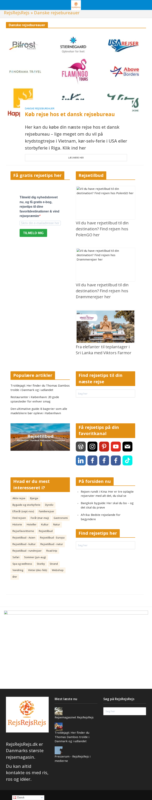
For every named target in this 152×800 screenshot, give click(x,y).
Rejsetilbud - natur (51, 544)
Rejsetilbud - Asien (23, 537)
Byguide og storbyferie (26, 505)
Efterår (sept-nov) (23, 511)
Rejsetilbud (46, 531)
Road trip (51, 550)
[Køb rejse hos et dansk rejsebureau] (76, 76)
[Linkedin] (81, 460)
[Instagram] (92, 447)
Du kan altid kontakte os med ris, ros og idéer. (27, 772)
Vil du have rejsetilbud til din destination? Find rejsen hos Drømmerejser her (102, 290)
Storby (41, 564)
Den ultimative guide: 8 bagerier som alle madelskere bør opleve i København (38, 411)
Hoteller (31, 524)
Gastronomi (61, 518)
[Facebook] (92, 460)
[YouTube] (116, 447)
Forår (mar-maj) (40, 518)
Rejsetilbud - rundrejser (27, 550)
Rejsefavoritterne (23, 531)
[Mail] (127, 447)
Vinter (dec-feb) (37, 570)
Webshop (58, 570)
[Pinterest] (104, 447)
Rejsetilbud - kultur (24, 544)
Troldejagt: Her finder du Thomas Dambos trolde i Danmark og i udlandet (40, 387)
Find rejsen (19, 518)
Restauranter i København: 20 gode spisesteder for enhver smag (34, 399)
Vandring (17, 570)
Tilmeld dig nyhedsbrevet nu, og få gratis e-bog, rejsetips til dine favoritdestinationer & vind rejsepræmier (39, 207)
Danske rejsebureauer (39, 108)
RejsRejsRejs (16, 12)
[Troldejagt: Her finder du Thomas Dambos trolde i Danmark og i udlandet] (59, 726)
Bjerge (34, 498)
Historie (17, 524)
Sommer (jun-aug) (35, 557)
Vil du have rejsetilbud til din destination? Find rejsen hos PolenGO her (102, 228)
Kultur (44, 524)
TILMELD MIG (33, 233)
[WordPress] (81, 447)
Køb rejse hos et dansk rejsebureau (70, 114)
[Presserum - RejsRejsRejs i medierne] (59, 750)
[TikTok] (127, 460)
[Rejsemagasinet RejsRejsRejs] (59, 711)
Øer (14, 576)
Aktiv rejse (18, 498)
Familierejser (46, 511)
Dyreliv (49, 505)
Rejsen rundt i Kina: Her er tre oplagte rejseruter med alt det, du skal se (107, 493)
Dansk (20, 797)
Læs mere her (76, 157)
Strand (54, 564)
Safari (15, 557)
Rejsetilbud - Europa (52, 537)
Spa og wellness (22, 564)
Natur (56, 524)
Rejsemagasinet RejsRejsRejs (74, 717)
